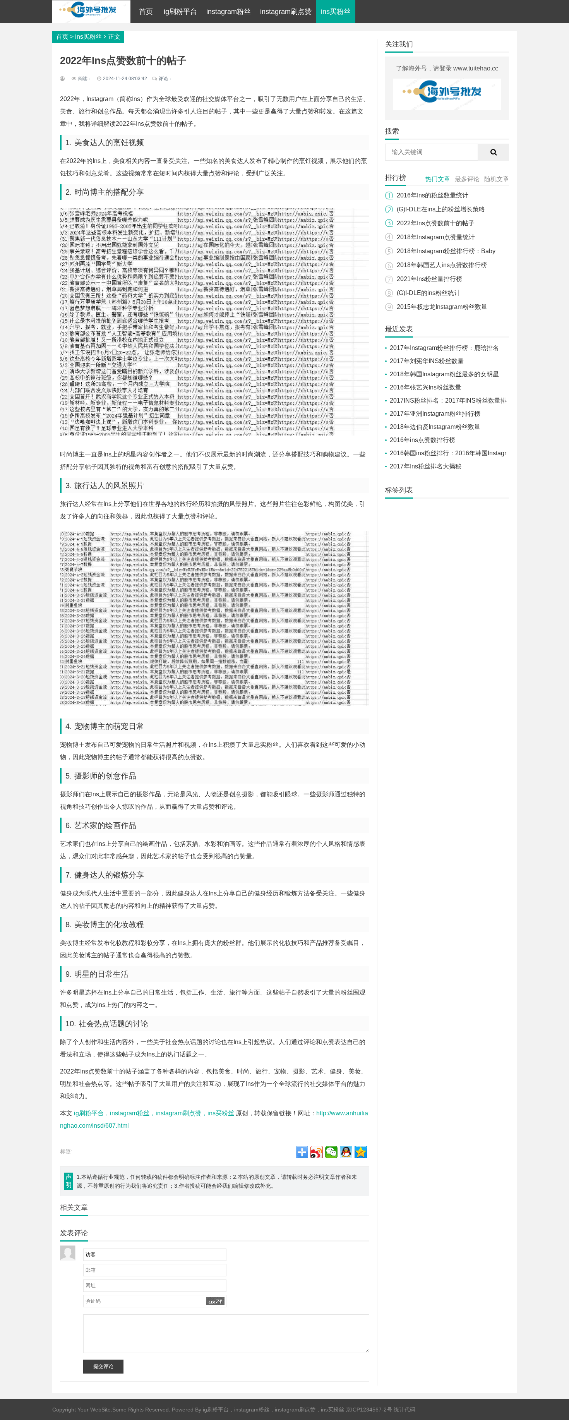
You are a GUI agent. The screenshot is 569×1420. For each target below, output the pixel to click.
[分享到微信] (331, 1152)
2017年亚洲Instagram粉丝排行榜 (435, 413)
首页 (146, 11)
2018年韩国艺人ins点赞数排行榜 (442, 265)
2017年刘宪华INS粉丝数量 (427, 361)
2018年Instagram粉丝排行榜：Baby (446, 251)
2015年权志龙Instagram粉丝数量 (442, 307)
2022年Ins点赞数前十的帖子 (436, 223)
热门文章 (437, 179)
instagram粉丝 (228, 11)
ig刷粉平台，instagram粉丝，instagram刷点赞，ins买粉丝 (154, 1113)
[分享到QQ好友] (346, 1152)
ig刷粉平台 (180, 11)
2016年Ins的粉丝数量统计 (432, 195)
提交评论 (103, 1366)
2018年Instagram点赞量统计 (436, 237)
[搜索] (493, 152)
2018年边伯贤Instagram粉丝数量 (435, 427)
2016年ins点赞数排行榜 (422, 440)
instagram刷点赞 (286, 11)
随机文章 (496, 179)
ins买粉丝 (336, 11)
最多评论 (467, 179)
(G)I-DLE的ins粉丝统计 (428, 293)
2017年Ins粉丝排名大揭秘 (425, 466)
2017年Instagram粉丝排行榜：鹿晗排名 (444, 348)
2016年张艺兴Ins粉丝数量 (425, 387)
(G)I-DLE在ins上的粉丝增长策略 (441, 209)
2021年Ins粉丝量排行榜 (429, 279)
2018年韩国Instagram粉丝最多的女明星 (444, 374)
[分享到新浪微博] (316, 1152)
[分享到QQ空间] (361, 1152)
